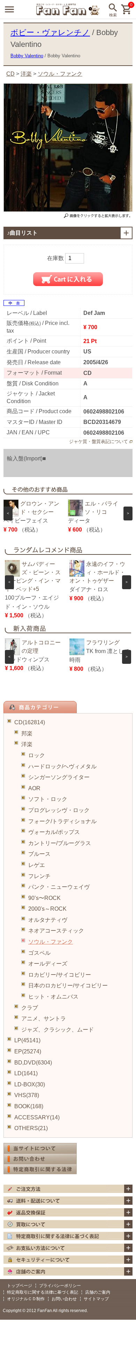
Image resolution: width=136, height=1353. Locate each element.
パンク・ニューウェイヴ (59, 887)
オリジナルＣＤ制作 (26, 1298)
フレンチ (39, 876)
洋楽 (26, 744)
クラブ (29, 1008)
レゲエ (36, 865)
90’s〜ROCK (44, 898)
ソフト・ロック (47, 799)
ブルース (39, 854)
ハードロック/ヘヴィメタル (62, 766)
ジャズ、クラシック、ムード (57, 1030)
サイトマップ (96, 1298)
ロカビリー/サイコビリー (59, 975)
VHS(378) (26, 1095)
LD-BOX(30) (29, 1084)
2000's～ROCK (47, 909)
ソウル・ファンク (50, 942)
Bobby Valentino (26, 55)
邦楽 (26, 733)
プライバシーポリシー (60, 1285)
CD (10, 74)
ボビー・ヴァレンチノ (50, 32)
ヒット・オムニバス (53, 997)
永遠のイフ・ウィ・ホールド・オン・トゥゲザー (97, 572)
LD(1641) (26, 1073)
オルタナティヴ (47, 920)
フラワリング (103, 642)
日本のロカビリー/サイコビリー (68, 985)
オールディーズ (47, 964)
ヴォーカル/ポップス (54, 832)
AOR (34, 788)
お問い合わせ (64, 1298)
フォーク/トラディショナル (62, 821)
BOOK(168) (28, 1106)
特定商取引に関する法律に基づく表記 (42, 1292)
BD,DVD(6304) (33, 1063)
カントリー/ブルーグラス (59, 843)
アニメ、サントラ (43, 1018)
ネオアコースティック (56, 931)
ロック (36, 755)
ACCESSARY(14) (37, 1117)
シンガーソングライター (59, 777)
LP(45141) (27, 1040)
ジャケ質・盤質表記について (98, 441)
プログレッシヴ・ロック (59, 810)
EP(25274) (27, 1051)
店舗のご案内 (97, 1292)
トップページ (19, 1285)
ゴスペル (39, 953)
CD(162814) (29, 722)
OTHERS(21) (31, 1128)
